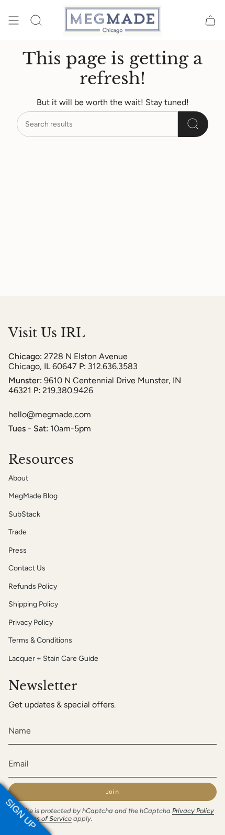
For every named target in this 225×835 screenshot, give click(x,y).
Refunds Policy (32, 586)
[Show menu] (13, 20)
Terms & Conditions (40, 640)
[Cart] (210, 20)
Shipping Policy (33, 604)
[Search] (193, 124)
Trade (17, 532)
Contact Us (27, 568)
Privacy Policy (30, 622)
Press (17, 550)
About (18, 478)
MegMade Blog (33, 495)
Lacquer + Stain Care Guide (53, 658)
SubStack (24, 514)
